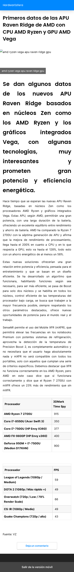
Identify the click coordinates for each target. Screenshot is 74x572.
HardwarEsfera (13, 5)
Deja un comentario (37, 545)
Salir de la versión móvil (37, 567)
